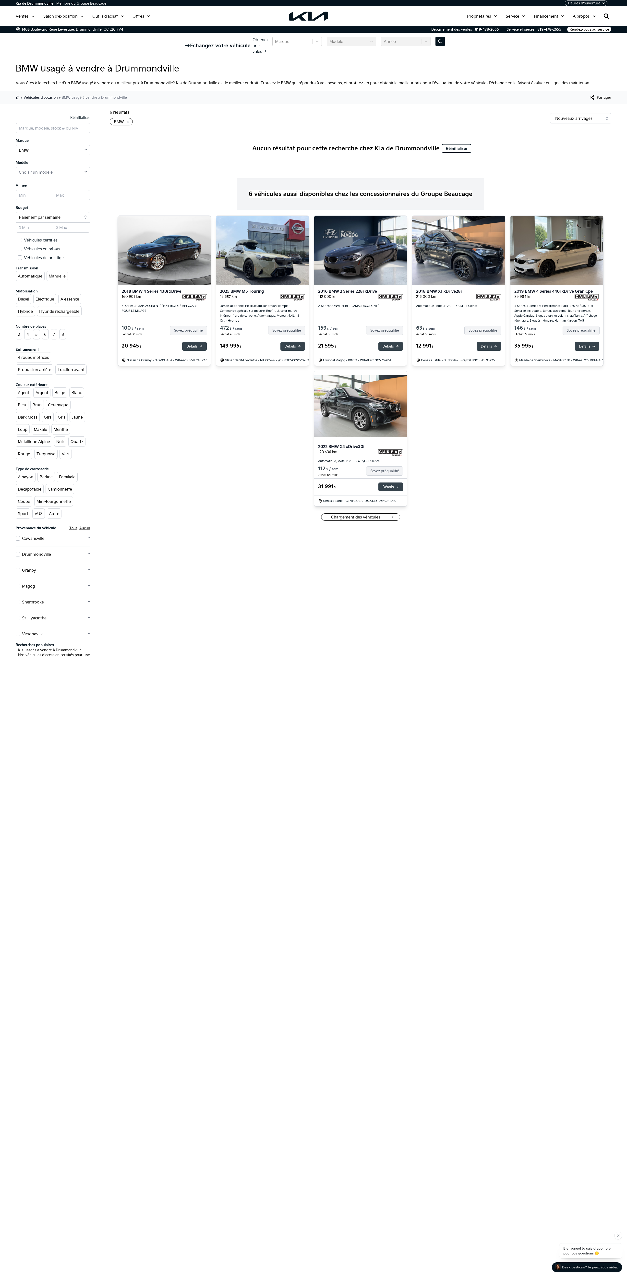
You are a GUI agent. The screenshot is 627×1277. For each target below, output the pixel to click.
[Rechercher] (606, 16)
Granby (29, 570)
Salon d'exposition (60, 16)
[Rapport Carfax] (194, 297)
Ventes (22, 16)
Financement (546, 16)
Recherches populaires (35, 645)
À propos (581, 16)
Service (512, 16)
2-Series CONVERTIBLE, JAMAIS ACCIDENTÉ (348, 306)
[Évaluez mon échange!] (440, 41)
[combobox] (275, 41)
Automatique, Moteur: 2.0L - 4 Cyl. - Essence (447, 306)
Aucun (84, 528)
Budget (22, 207)
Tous (73, 528)
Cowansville (33, 538)
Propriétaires (479, 16)
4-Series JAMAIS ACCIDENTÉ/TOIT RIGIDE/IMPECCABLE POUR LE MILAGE (160, 308)
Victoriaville (33, 634)
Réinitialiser (80, 117)
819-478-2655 (487, 29)
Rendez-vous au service (589, 29)
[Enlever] (127, 122)
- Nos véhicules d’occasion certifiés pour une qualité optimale (67, 654)
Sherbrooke (33, 602)
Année (21, 185)
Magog (28, 586)
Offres (138, 16)
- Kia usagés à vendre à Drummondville (49, 650)
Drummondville (36, 554)
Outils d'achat (105, 16)
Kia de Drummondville (34, 3)
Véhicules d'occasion (41, 97)
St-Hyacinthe (34, 618)
